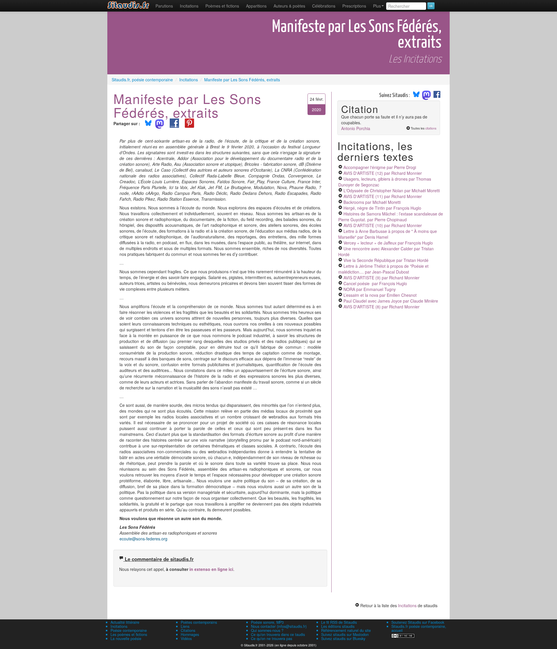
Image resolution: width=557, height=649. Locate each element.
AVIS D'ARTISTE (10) (382, 225)
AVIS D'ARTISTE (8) (381, 307)
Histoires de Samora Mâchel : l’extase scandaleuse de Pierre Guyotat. (390, 216)
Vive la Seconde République (385, 260)
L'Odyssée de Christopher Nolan (391, 190)
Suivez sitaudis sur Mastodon (345, 634)
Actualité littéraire (125, 622)
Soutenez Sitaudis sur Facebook (417, 622)
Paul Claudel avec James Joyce (390, 301)
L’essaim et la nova (380, 295)
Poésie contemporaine (129, 630)
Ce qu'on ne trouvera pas (271, 638)
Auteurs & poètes (289, 6)
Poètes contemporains (199, 622)
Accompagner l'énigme (379, 167)
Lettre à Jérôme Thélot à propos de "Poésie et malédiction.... (383, 269)
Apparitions (256, 6)
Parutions (164, 6)
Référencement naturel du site (346, 630)
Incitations (407, 605)
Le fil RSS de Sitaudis (339, 622)
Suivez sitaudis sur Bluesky (343, 638)
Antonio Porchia (355, 128)
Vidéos (186, 638)
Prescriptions (354, 6)
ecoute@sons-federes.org (143, 539)
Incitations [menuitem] (189, 6)
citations (430, 128)
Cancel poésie (375, 283)
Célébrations (323, 6)
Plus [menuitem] (377, 6)
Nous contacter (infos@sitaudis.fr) (279, 626)
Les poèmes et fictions (129, 634)
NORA (369, 289)
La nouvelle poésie (126, 638)
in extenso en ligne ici (211, 569)
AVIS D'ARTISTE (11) (382, 196)
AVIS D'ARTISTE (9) (381, 278)
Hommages (190, 634)
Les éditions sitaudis (338, 626)
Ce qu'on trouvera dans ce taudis (278, 634)
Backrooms (372, 202)
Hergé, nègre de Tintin (382, 208)
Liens (185, 626)
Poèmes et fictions (222, 6)
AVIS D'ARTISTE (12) (382, 173)
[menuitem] (164, 6)
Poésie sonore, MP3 (267, 622)
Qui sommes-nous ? (267, 630)
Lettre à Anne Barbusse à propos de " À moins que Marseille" (387, 234)
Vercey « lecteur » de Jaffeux (388, 243)
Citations (188, 630)
